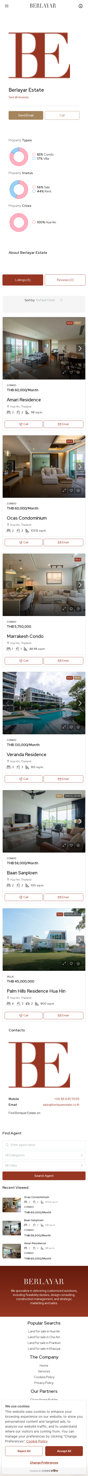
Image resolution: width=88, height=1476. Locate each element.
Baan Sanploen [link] (22, 873)
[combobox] (49, 300)
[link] (44, 348)
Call (25, 424)
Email (65, 424)
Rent (77, 323)
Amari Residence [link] (24, 400)
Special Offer (72, 796)
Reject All (24, 1451)
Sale (69, 323)
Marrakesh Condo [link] (25, 636)
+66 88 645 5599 (66, 1099)
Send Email (26, 115)
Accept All (64, 1451)
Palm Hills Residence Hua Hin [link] (36, 991)
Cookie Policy (37, 1441)
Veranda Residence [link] (26, 755)
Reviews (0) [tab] (65, 280)
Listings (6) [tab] (23, 280)
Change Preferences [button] (44, 1462)
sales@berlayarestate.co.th (61, 1105)
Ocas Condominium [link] (27, 518)
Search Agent (44, 1176)
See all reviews (19, 97)
